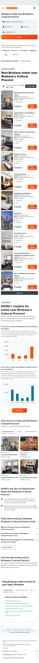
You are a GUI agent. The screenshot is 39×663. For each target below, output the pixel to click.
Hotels (15, 629)
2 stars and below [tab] (31, 431)
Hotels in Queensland (18, 630)
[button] (3, 8)
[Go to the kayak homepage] (12, 8)
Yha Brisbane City (20, 233)
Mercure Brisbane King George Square (24, 274)
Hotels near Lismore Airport (12, 615)
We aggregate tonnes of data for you (14, 654)
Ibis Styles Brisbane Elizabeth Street (24, 94)
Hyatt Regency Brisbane (22, 193)
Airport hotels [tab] (8, 590)
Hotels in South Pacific (25, 629)
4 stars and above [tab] (8, 431)
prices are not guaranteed (9, 645)
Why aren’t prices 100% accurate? (13, 658)
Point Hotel (17, 213)
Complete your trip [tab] (21, 590)
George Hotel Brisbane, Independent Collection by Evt (24, 254)
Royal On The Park (20, 154)
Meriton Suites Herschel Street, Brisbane (24, 133)
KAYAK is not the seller (10, 651)
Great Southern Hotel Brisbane (24, 113)
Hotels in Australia (6, 630)
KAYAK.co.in (9, 629)
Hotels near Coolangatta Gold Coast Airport (17, 603)
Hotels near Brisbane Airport (13, 601)
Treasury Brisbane (20, 174)
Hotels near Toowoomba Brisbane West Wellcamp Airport (19, 612)
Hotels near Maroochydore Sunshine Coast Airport (19, 606)
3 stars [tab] (19, 431)
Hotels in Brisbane (30, 630)
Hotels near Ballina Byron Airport (14, 608)
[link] (19, 410)
